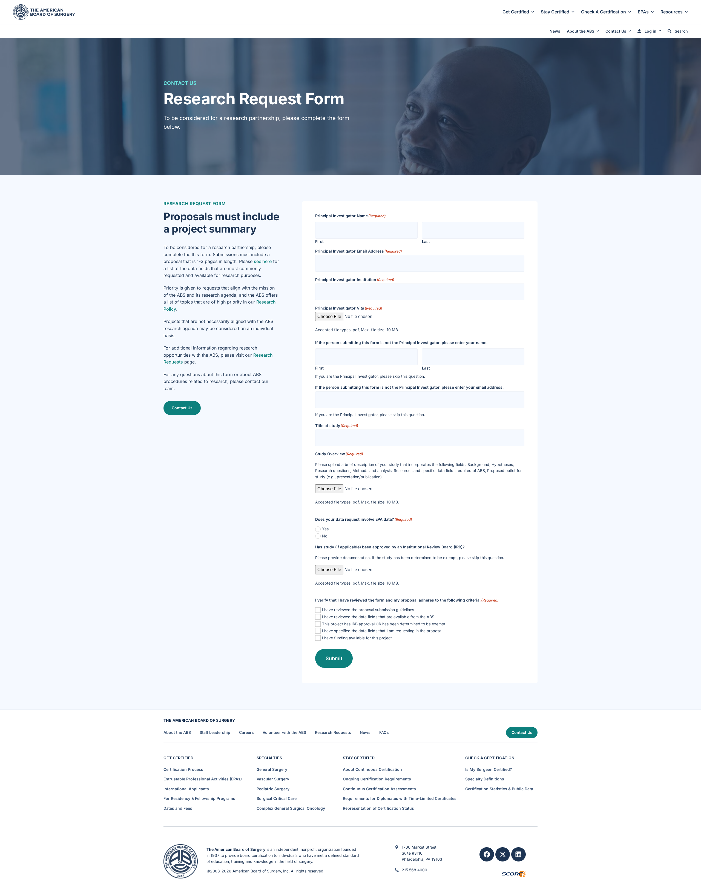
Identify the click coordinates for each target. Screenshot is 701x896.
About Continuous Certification (372, 769)
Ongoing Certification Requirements (377, 779)
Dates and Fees (177, 808)
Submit (334, 658)
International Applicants (186, 788)
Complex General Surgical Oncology (291, 808)
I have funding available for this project (357, 637)
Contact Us (615, 31)
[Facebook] (486, 854)
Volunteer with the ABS (284, 732)
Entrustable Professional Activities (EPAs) (202, 779)
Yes (325, 528)
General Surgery (272, 769)
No (324, 536)
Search (681, 31)
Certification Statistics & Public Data (499, 788)
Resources (671, 12)
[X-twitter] (502, 854)
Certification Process (183, 769)
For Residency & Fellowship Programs (199, 798)
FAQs (384, 732)
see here (263, 261)
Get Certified (515, 12)
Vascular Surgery (273, 779)
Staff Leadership (215, 732)
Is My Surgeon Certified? (488, 769)
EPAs (643, 12)
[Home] (44, 11)
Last (426, 241)
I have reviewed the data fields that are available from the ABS (378, 616)
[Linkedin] (518, 854)
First (319, 241)
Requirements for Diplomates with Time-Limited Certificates (399, 798)
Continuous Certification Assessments (379, 788)
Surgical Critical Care (277, 798)
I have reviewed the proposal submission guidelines (368, 609)
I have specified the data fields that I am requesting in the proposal (382, 630)
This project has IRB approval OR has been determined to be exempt (384, 624)
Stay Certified (555, 12)
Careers (246, 732)
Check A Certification (603, 12)
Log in (649, 31)
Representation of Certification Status (378, 808)
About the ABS (580, 31)
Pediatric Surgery (273, 788)
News (555, 31)
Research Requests (333, 732)
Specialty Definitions (484, 779)
